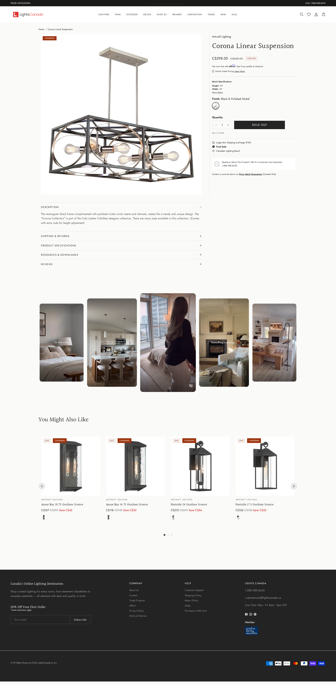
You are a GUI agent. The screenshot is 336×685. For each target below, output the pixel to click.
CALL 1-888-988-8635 (316, 3)
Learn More (240, 71)
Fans (118, 14)
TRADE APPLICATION (20, 3)
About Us (134, 590)
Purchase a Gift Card (196, 610)
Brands (177, 14)
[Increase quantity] (229, 125)
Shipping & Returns (55, 236)
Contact (133, 595)
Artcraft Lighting (221, 37)
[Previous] (41, 486)
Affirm (132, 605)
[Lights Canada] (28, 14)
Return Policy (191, 600)
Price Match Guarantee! (250, 174)
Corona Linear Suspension (60, 29)
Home (41, 29)
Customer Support (194, 590)
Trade (211, 14)
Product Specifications (58, 245)
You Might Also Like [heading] (63, 420)
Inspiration (194, 14)
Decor (147, 14)
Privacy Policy (136, 610)
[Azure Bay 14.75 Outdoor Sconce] (135, 466)
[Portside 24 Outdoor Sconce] (200, 466)
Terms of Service (138, 616)
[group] (70, 479)
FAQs (187, 605)
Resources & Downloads (59, 255)
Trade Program (137, 600)
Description (50, 207)
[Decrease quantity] (215, 125)
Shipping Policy (193, 595)
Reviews (47, 264)
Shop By (162, 14)
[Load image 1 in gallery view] (121, 114)
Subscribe (80, 619)
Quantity (217, 117)
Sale (234, 14)
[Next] (293, 486)
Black (44, 517)
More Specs (217, 92)
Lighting (103, 14)
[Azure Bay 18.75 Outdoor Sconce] (70, 466)
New (223, 14)
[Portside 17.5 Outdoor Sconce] (265, 466)
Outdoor (132, 14)
